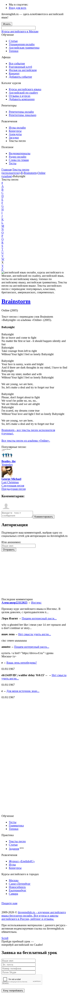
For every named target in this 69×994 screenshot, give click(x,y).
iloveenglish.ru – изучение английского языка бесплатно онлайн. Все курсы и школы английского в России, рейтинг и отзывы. (33, 915)
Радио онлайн (17, 156)
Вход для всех (17, 7)
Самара (13, 893)
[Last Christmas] (7, 476)
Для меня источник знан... (22, 691)
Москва (13, 880)
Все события (17, 63)
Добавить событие (20, 76)
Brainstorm (16, 301)
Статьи (13, 41)
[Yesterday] (7, 458)
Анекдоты (15, 134)
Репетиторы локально (22, 115)
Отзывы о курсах (19, 95)
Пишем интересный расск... (39, 618)
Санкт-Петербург (20, 883)
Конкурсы (15, 130)
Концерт (14, 73)
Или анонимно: (11, 542)
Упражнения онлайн (22, 44)
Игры (12, 864)
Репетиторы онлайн (21, 111)
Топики (13, 51)
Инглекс (36, 602)
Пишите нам (9, 903)
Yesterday (7, 464)
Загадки (14, 137)
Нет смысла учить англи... (34, 634)
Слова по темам (19, 160)
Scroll (4, 938)
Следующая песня (12, 485)
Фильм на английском (23, 70)
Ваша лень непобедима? (21, 662)
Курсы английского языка (25, 89)
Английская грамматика (24, 47)
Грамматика (16, 825)
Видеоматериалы (19, 153)
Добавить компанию (22, 99)
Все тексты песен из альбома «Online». (25, 440)
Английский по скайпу (23, 92)
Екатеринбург (17, 890)
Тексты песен (17, 841)
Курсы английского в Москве (19, 31)
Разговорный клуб (20, 66)
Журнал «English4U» (22, 861)
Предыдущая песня (13, 488)
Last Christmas (10, 482)
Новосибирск (17, 887)
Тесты (12, 163)
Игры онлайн (17, 127)
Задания (14, 848)
